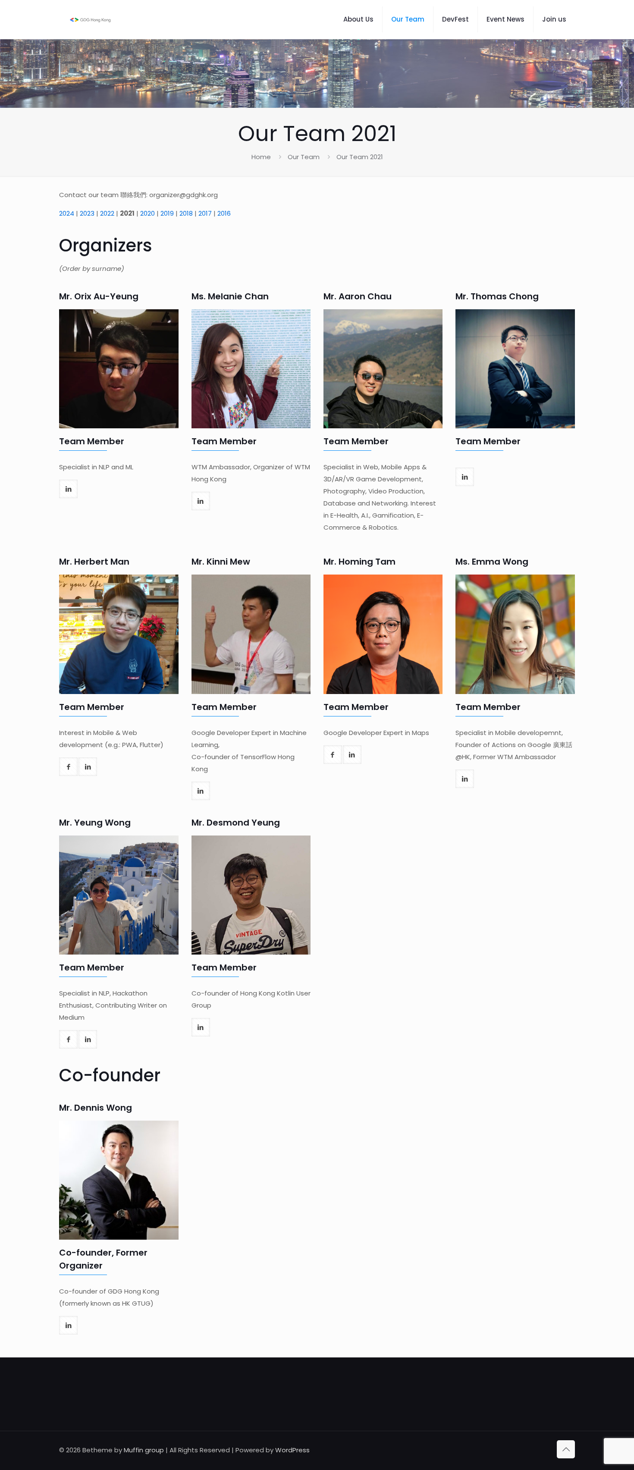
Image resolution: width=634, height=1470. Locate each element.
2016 (224, 213)
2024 (66, 213)
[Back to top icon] (566, 1449)
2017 (205, 213)
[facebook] (68, 766)
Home (261, 156)
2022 (107, 213)
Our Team (304, 156)
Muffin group (144, 1449)
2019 (167, 213)
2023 (87, 213)
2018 (186, 213)
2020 (147, 213)
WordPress (292, 1449)
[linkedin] (68, 489)
